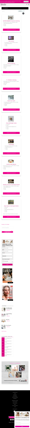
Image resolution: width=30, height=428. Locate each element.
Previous (3, 224)
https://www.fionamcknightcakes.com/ (11, 126)
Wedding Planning (15, 392)
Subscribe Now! (26, 1)
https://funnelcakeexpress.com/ (8, 166)
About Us (15, 410)
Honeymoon (15, 394)
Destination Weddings (15, 397)
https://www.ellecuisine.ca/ (8, 43)
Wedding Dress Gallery (15, 400)
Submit (22, 426)
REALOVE (7, 319)
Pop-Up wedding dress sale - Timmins (8, 352)
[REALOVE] (3, 321)
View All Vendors (4, 331)
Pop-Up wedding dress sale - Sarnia (8, 344)
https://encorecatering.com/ (7, 65)
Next (8, 224)
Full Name (3, 246)
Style (15, 393)
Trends (15, 406)
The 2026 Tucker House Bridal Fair (9, 308)
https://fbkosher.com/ (7, 82)
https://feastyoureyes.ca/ (8, 103)
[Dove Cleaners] (3, 327)
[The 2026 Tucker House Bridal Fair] (3, 309)
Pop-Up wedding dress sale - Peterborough (8, 347)
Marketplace (15, 398)
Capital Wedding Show (9, 314)
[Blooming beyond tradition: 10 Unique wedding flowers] (22, 368)
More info (8, 310)
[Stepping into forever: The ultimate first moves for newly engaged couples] (15, 368)
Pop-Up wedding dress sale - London (8, 339)
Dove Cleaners (8, 325)
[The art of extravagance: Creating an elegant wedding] (7, 368)
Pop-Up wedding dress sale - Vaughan (8, 341)
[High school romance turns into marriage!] (18, 374)
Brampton (6, 104)
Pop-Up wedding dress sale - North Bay (8, 350)
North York (5, 83)
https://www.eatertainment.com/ (8, 23)
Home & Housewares (15, 405)
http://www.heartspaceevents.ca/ (9, 209)
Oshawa (5, 188)
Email (3, 249)
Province (3, 252)
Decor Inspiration (15, 401)
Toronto (5, 24)
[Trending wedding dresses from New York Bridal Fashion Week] (11, 374)
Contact (5, 25)
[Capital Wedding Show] (3, 315)
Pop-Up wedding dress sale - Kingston (8, 355)
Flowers (15, 404)
